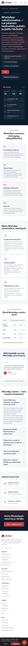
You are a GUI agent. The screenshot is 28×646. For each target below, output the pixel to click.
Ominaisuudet (5, 8)
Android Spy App (6, 554)
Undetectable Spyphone (7, 571)
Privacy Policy (5, 622)
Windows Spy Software (7, 562)
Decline (6, 643)
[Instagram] (6, 548)
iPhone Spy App (5, 557)
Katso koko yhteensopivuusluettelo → (14, 342)
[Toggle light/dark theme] (21, 2)
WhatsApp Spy (5, 586)
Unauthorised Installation (8, 627)
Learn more (15, 641)
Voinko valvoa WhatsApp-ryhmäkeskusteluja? (11, 452)
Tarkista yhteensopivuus (11, 77)
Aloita (5, 72)
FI (16, 2)
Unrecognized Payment (7, 630)
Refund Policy (5, 625)
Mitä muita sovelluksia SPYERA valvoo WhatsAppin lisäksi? (12, 462)
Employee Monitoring (7, 579)
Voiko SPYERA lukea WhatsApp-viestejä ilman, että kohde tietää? (12, 402)
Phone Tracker (5, 574)
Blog (3, 613)
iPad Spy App (5, 559)
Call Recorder (5, 593)
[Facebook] (3, 548)
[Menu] (25, 2)
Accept (16, 643)
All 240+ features (6, 596)
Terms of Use (5, 620)
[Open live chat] (24, 642)
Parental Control (6, 576)
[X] (10, 548)
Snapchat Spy (5, 588)
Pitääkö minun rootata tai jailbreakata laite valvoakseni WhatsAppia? (13, 442)
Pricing (3, 603)
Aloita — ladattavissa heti (14, 524)
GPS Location (5, 591)
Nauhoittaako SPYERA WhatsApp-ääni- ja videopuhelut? (10, 432)
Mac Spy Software (6, 564)
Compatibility (5, 605)
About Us (4, 610)
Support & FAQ (5, 608)
